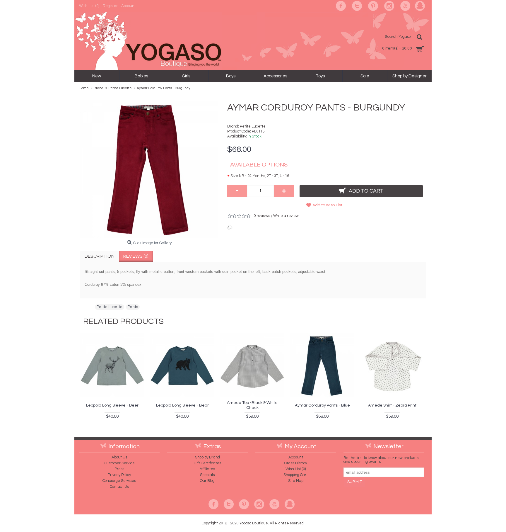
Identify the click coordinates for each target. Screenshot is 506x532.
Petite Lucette (253, 126)
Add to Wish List (327, 205)
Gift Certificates (207, 463)
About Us (119, 457)
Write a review (286, 216)
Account (295, 457)
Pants (133, 307)
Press (119, 469)
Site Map (295, 481)
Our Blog (207, 481)
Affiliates (207, 469)
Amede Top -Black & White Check (252, 405)
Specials (207, 475)
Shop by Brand (207, 457)
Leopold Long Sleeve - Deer (112, 405)
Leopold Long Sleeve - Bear (182, 405)
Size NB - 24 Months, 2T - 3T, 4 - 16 (259, 176)
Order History (295, 463)
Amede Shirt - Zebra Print (392, 405)
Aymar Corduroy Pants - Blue (322, 405)
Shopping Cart (295, 475)
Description (99, 256)
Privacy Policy (119, 475)
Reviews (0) (135, 256)
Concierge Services (119, 481)
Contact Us (119, 487)
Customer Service (119, 463)
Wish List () (296, 469)
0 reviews (262, 216)
